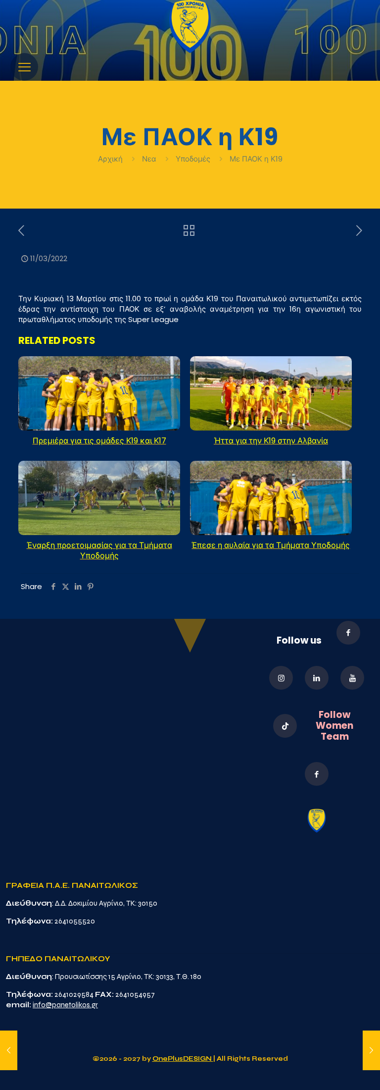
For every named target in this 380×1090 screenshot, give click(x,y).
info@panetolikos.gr (65, 1004)
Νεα (149, 159)
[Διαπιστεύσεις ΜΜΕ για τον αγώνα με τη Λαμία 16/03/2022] (371, 1050)
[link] (190, 26)
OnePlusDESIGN (182, 1059)
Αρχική (111, 159)
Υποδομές (193, 159)
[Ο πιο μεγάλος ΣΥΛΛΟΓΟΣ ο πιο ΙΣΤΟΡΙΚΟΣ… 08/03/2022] (8, 1050)
